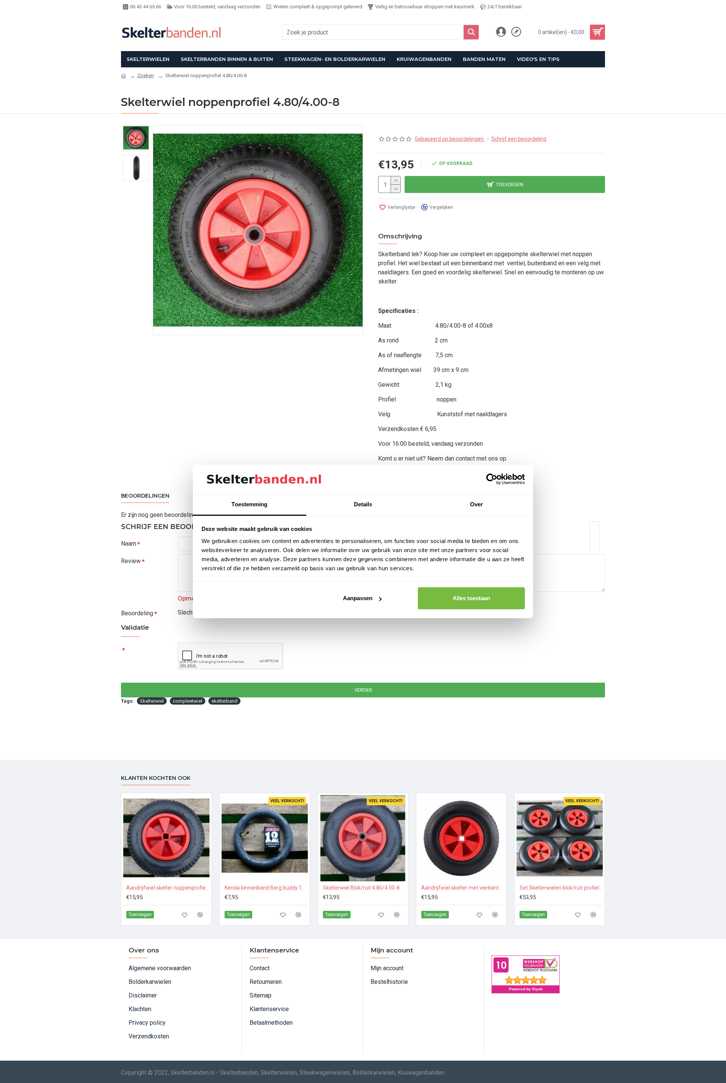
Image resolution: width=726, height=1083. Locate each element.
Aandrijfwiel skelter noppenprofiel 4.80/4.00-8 (167, 888)
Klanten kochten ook (156, 778)
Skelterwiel (152, 701)
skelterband (224, 701)
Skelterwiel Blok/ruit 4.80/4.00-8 (361, 888)
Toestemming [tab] (249, 504)
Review (131, 561)
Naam (128, 543)
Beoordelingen (145, 496)
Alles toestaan (471, 598)
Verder (363, 690)
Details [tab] (363, 504)
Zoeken (145, 75)
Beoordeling (137, 613)
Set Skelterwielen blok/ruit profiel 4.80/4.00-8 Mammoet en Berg (561, 888)
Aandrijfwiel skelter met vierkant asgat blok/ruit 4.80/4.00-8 (462, 888)
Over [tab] (476, 504)
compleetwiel (187, 701)
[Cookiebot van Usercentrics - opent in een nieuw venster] (492, 479)
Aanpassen (357, 598)
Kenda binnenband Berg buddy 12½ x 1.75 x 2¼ (266, 888)
